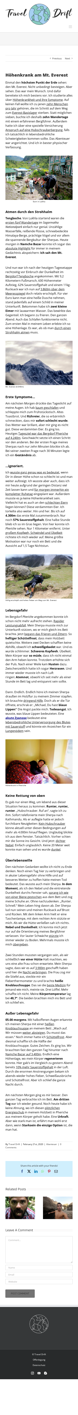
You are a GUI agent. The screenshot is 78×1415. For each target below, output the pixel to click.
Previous (57, 58)
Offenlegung (39, 1359)
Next (67, 58)
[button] (8, 1208)
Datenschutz (39, 1365)
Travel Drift (14, 1144)
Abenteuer (51, 1144)
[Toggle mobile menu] (71, 27)
